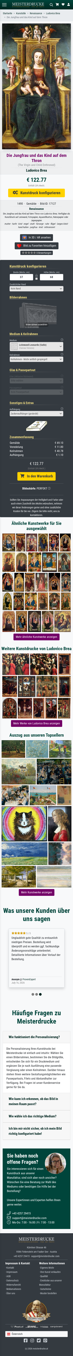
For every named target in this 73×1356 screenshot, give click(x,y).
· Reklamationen (13, 1289)
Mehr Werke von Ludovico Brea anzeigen (36, 723)
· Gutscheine (45, 1289)
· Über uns (10, 1293)
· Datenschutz (12, 1280)
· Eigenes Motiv (46, 1267)
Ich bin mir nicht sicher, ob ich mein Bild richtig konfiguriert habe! (35, 1131)
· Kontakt (9, 1267)
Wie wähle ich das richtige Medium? (33, 1116)
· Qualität (43, 1276)
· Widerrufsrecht (13, 1284)
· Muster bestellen (48, 1293)
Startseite (7, 13)
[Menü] (4, 4)
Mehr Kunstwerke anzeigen (36, 892)
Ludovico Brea (53, 13)
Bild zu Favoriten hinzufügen (38, 245)
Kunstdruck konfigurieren (39, 192)
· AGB (8, 1276)
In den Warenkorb (38, 476)
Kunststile (21, 13)
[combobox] (36, 288)
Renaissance (36, 13)
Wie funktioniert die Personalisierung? (34, 1037)
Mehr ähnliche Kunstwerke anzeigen (36, 637)
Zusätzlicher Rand (18, 284)
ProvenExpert (29, 979)
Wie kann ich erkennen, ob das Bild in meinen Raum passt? (33, 1101)
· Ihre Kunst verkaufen (50, 1272)
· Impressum (11, 1272)
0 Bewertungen (43, 252)
